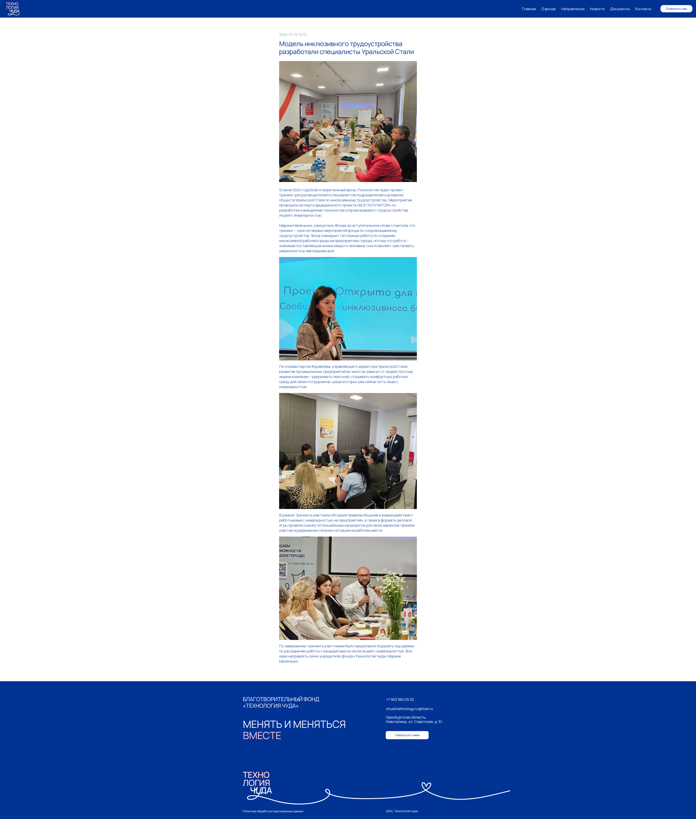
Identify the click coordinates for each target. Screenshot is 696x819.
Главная (529, 8)
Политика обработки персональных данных (273, 811)
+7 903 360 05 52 (400, 699)
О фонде (548, 8)
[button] (407, 735)
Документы (620, 8)
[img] (376, 788)
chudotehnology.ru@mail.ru (409, 708)
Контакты (643, 8)
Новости (597, 8)
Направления (573, 8)
